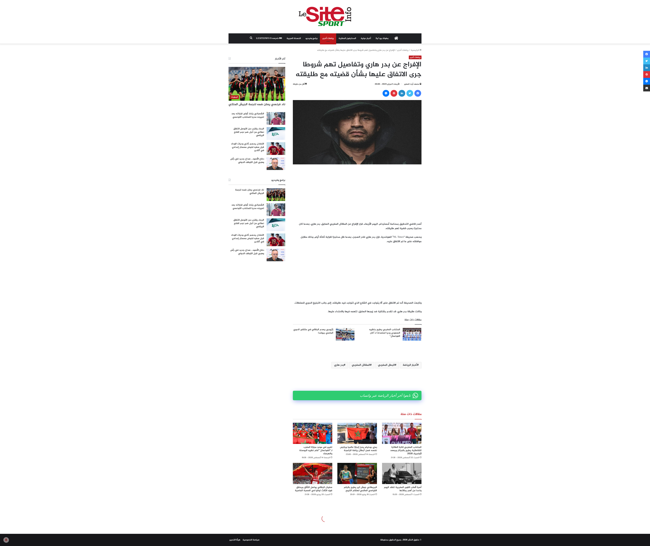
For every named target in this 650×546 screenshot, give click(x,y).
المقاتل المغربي (361, 365)
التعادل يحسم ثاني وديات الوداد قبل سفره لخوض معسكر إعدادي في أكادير (247, 147)
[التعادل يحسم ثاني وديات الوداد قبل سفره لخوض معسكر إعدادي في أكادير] (276, 148)
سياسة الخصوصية (251, 540)
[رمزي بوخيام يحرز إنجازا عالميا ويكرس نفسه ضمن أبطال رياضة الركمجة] (357, 433)
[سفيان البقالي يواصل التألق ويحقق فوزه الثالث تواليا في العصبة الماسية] (312, 473)
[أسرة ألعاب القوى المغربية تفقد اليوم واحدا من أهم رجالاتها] (401, 473)
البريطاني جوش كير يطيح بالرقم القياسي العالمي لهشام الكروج (360, 489)
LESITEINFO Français (267, 38)
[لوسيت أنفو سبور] (325, 17)
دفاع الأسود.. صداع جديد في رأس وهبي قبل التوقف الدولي (247, 160)
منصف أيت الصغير (411, 84)
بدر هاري (339, 365)
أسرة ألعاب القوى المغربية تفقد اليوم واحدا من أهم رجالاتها (402, 489)
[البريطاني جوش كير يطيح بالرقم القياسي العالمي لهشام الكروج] (357, 473)
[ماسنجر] (386, 93)
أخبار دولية (366, 38)
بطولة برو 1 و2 (382, 38)
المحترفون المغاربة (347, 38)
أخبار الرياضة (410, 365)
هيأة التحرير (234, 540)
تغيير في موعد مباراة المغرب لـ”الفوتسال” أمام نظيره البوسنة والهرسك (315, 450)
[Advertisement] (357, 193)
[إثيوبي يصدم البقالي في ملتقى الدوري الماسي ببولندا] (345, 334)
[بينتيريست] (394, 93)
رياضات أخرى (328, 38)
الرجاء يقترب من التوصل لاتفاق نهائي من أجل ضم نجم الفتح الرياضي (248, 132)
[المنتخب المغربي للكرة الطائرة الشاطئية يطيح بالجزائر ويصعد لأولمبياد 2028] (401, 433)
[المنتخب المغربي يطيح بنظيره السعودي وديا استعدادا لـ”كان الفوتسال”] (412, 334)
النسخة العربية (294, 38)
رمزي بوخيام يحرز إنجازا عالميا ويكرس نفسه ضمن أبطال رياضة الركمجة (358, 448)
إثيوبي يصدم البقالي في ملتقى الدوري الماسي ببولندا (313, 331)
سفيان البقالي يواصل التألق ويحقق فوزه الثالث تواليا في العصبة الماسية (313, 489)
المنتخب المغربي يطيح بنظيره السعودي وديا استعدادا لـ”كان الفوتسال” (384, 333)
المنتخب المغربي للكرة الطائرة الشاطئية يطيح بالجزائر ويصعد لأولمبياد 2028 (405, 450)
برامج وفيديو (312, 38)
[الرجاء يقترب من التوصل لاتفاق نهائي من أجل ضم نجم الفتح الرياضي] (276, 133)
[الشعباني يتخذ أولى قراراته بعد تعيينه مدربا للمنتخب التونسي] (276, 118)
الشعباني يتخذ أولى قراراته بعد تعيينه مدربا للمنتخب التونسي (247, 115)
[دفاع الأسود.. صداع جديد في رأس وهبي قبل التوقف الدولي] (276, 163)
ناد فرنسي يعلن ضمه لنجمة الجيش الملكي (257, 104)
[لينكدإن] (401, 93)
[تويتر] (409, 93)
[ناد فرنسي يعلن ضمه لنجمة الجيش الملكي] (276, 194)
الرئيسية (415, 50)
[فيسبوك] (417, 93)
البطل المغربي (386, 365)
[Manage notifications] (6, 540)
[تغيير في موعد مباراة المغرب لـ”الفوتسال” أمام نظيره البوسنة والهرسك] (312, 433)
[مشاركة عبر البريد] (646, 88)
